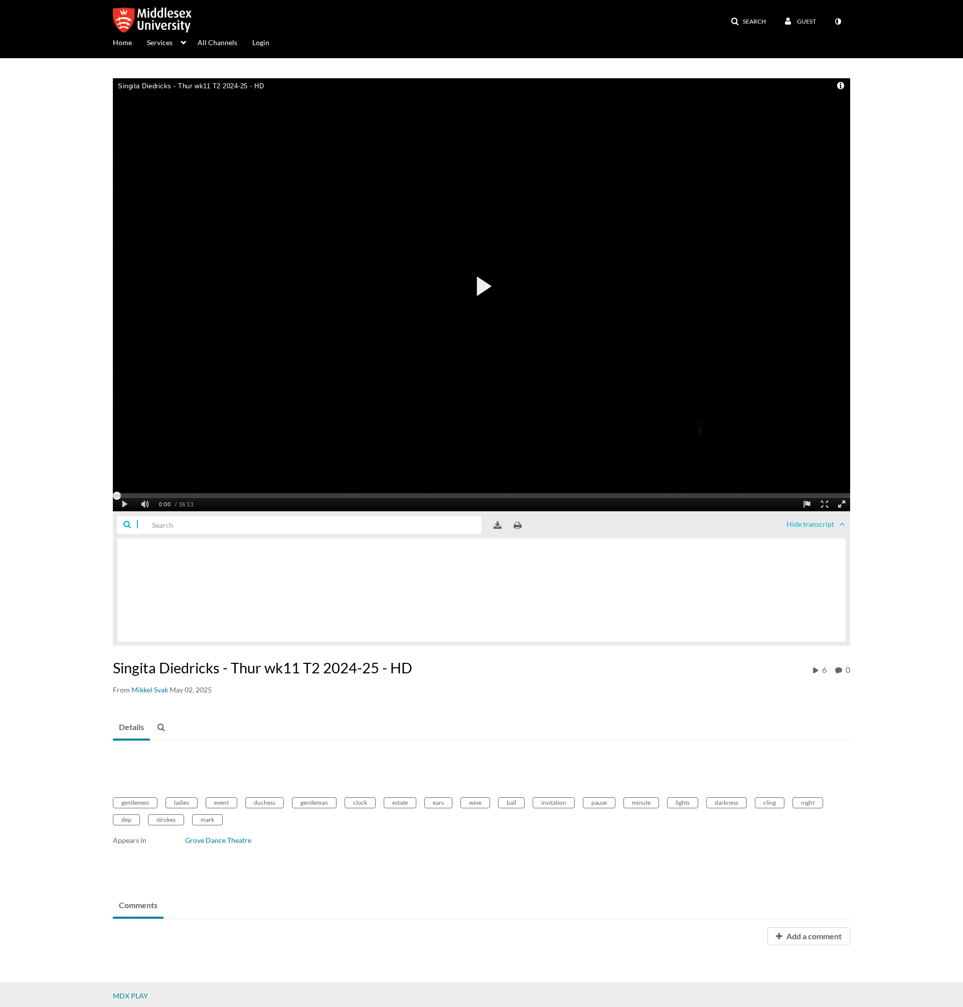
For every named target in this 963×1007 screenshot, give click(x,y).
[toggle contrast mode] (837, 22)
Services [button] (160, 42)
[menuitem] (130, 42)
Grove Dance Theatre (218, 840)
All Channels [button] (217, 42)
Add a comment (813, 936)
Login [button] (260, 42)
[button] (748, 22)
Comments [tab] (138, 905)
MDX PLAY (130, 995)
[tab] (131, 727)
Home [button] (122, 42)
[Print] (518, 525)
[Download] (498, 525)
